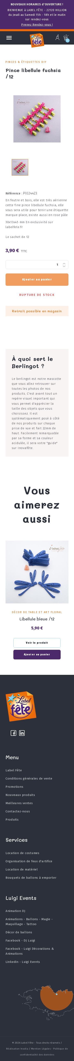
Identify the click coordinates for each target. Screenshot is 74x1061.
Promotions (14, 787)
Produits (12, 819)
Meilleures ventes (19, 803)
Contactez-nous (18, 811)
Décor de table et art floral (37, 612)
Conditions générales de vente (29, 778)
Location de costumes (22, 853)
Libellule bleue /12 (37, 618)
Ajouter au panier (37, 279)
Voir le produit (37, 642)
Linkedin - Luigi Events (23, 962)
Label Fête (14, 770)
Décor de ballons (19, 932)
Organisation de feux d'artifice (29, 861)
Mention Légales (41, 1048)
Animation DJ (15, 911)
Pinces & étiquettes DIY (26, 61)
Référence (14, 193)
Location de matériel (22, 869)
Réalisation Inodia (17, 1048)
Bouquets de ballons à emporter (31, 878)
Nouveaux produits (20, 795)
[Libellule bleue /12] (37, 572)
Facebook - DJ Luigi (20, 940)
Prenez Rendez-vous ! (37, 24)
